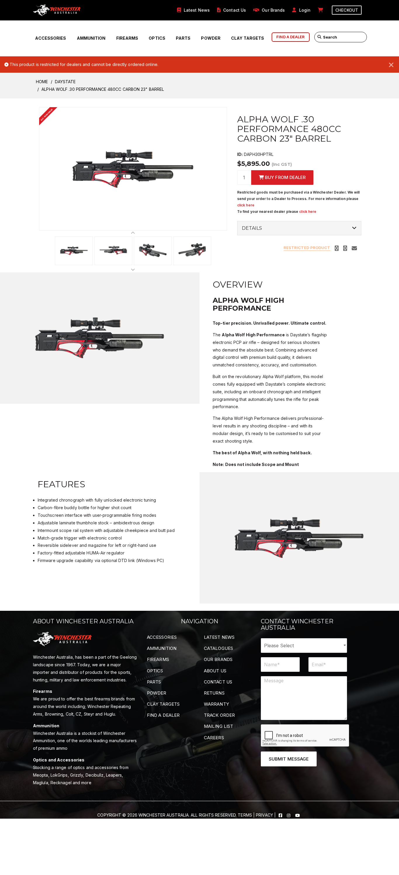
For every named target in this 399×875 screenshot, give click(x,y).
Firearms (127, 38)
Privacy (264, 815)
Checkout (346, 10)
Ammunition (91, 38)
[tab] (299, 228)
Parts (183, 38)
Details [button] (252, 228)
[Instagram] (289, 815)
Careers (214, 737)
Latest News (219, 637)
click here (245, 205)
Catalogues (218, 648)
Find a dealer (290, 36)
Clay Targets (247, 38)
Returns (214, 693)
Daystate (65, 81)
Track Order (219, 715)
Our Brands (218, 659)
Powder (211, 38)
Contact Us (218, 682)
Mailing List (218, 726)
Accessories (50, 38)
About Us (215, 671)
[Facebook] (281, 815)
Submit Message (289, 759)
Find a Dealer (163, 715)
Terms (245, 815)
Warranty (216, 704)
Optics (157, 38)
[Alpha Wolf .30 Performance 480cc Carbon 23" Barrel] (133, 168)
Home (42, 81)
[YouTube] (298, 815)
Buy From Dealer (285, 177)
